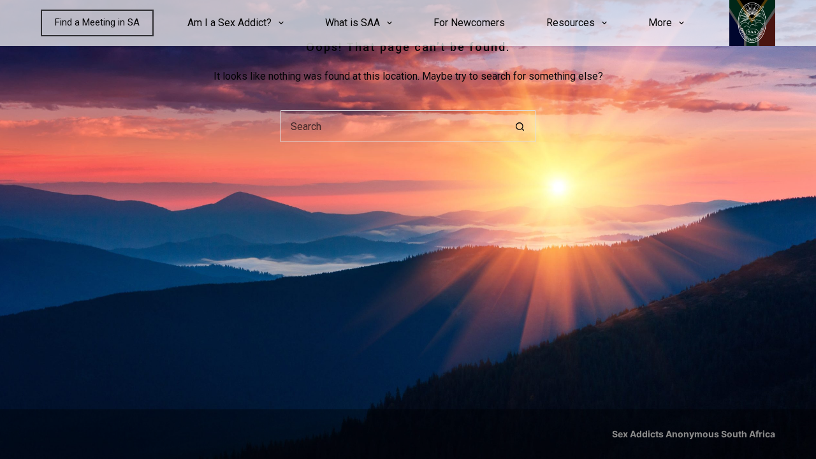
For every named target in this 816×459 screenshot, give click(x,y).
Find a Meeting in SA (97, 22)
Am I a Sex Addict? (229, 23)
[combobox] (392, 126)
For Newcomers (469, 23)
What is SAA (352, 23)
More (660, 23)
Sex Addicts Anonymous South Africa (693, 433)
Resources (570, 23)
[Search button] (519, 126)
